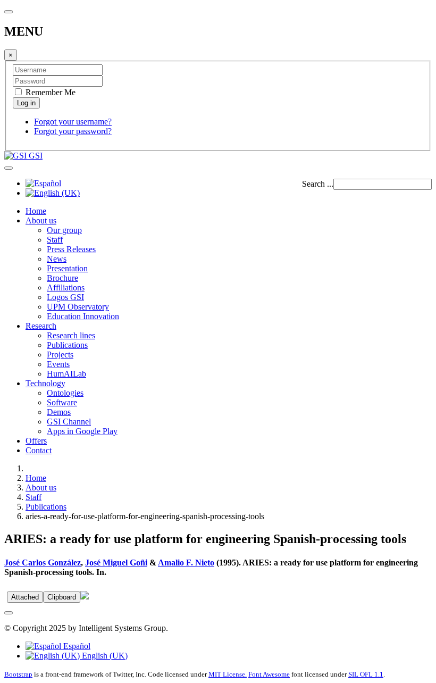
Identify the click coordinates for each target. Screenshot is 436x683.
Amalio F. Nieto (186, 562)
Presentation (67, 268)
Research (41, 325)
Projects (60, 354)
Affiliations (66, 287)
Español (75, 646)
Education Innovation (83, 316)
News (56, 258)
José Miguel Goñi (116, 562)
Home (36, 210)
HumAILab (66, 373)
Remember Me (49, 92)
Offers (36, 440)
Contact (39, 450)
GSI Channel (69, 421)
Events (58, 364)
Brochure (62, 277)
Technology (45, 383)
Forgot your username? (73, 121)
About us (41, 220)
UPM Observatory (78, 306)
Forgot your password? (73, 131)
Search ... (317, 183)
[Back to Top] (8, 612)
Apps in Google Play (82, 431)
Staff (55, 239)
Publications (67, 344)
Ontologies (65, 392)
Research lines (71, 335)
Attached (25, 597)
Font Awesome (269, 674)
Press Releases (71, 249)
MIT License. (227, 674)
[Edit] (84, 596)
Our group (64, 230)
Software (62, 402)
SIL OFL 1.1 (365, 674)
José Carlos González (42, 562)
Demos (59, 412)
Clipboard (61, 597)
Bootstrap (18, 674)
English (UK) (104, 655)
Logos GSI (65, 297)
